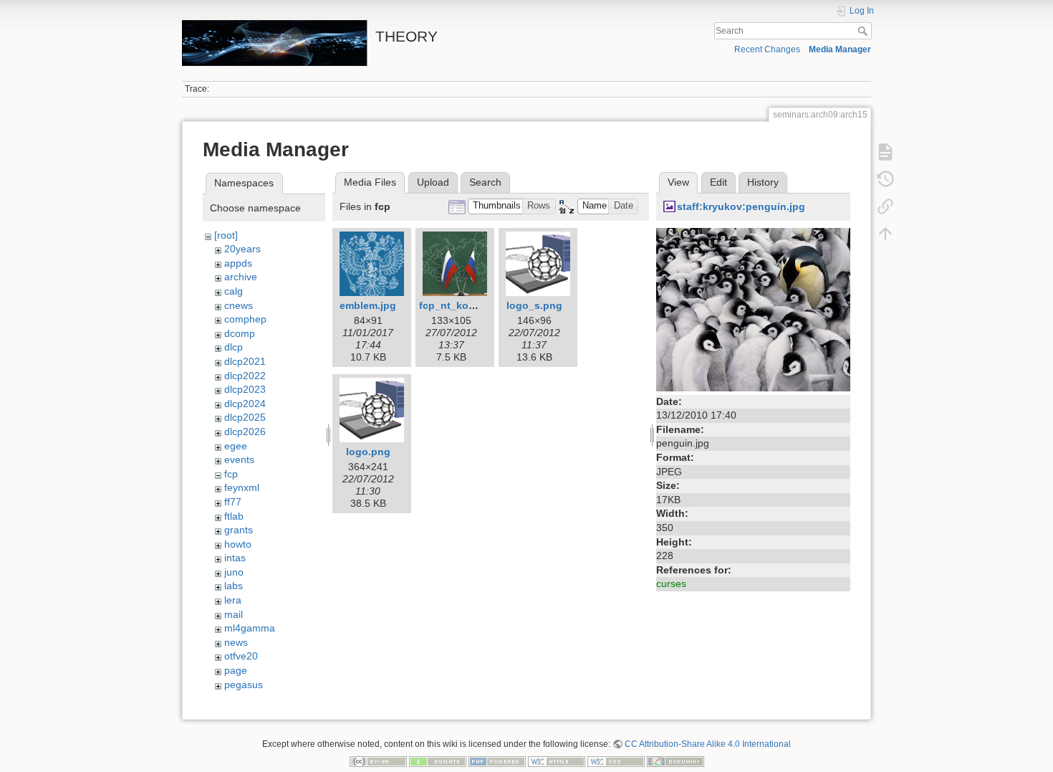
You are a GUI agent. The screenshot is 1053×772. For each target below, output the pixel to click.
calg (233, 291)
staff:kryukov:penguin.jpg (741, 206)
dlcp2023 (245, 389)
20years (242, 248)
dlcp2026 (245, 431)
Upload (433, 182)
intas (235, 557)
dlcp (233, 347)
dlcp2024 (245, 403)
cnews (238, 305)
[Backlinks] (885, 206)
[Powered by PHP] (497, 761)
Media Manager (840, 49)
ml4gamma (249, 628)
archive (240, 276)
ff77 (232, 501)
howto (237, 544)
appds (238, 263)
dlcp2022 (245, 375)
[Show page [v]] (885, 152)
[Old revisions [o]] (885, 179)
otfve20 (241, 656)
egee (235, 446)
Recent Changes (767, 49)
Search (864, 31)
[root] (226, 235)
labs (233, 585)
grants (238, 529)
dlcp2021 (245, 361)
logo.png (368, 451)
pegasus (243, 684)
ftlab (234, 516)
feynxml (241, 487)
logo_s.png (534, 305)
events (239, 459)
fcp (231, 474)
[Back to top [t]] (885, 233)
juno (234, 572)
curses (671, 583)
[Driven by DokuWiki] (675, 761)
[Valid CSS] (616, 761)
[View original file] (753, 308)
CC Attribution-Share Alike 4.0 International (708, 744)
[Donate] (437, 761)
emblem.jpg (368, 305)
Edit (718, 182)
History (763, 182)
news (236, 642)
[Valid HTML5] (556, 761)
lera (232, 600)
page (235, 670)
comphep (245, 319)
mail (233, 614)
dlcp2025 (245, 417)
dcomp (239, 333)
